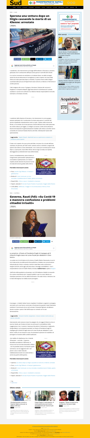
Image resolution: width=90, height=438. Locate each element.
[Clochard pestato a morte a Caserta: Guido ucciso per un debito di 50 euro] (20, 396)
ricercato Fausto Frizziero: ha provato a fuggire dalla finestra (38, 184)
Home (11, 12)
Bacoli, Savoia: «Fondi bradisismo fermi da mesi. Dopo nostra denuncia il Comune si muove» (69, 53)
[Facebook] (68, 3)
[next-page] (61, 92)
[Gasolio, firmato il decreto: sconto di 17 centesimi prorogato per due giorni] (70, 72)
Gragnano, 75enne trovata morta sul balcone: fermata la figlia (68, 403)
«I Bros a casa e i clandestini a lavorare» (29, 181)
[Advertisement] (33, 107)
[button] (76, 7)
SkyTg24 (53, 268)
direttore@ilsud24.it (52, 431)
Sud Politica (16, 193)
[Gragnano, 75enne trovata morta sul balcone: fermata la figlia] (69, 396)
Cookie (48, 428)
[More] (52, 241)
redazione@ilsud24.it (66, 432)
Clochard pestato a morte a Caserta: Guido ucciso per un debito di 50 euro (18, 404)
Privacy (44, 428)
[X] (74, 3)
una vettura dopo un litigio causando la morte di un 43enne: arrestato (35, 362)
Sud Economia (61, 84)
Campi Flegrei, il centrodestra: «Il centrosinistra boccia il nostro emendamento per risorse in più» (44, 404)
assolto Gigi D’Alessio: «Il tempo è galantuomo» (28, 365)
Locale (15, 12)
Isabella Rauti (14, 382)
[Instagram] (71, 3)
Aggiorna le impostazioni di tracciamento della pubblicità (45, 426)
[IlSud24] (17, 2)
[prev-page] (59, 92)
